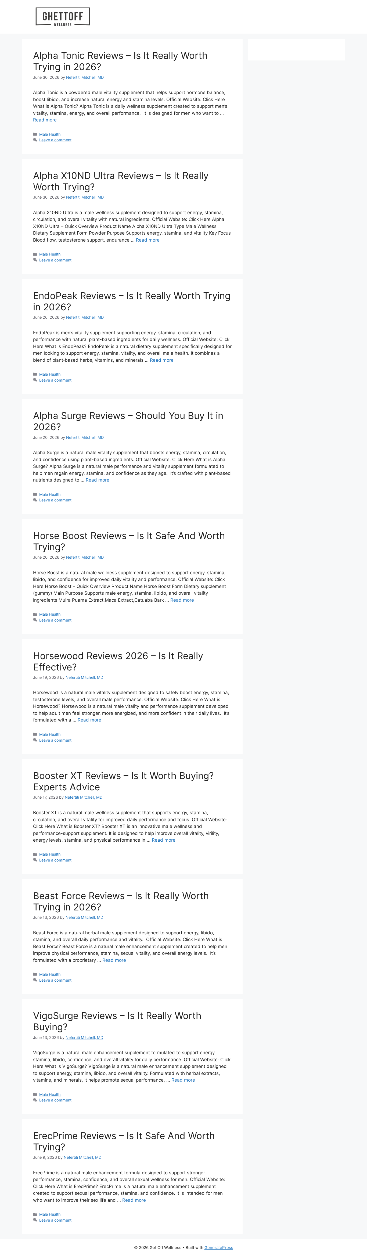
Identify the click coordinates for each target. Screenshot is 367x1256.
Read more (45, 120)
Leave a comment (55, 140)
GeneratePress (218, 1247)
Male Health (50, 134)
